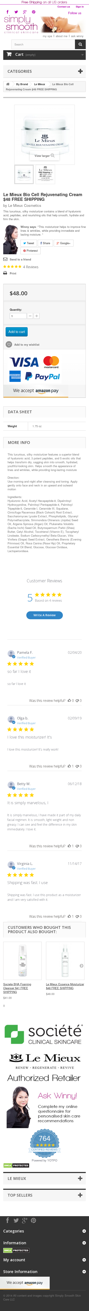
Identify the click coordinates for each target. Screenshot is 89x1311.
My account (14, 1259)
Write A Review (44, 615)
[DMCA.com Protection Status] (16, 1165)
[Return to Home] (8, 84)
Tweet (30, 243)
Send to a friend (20, 259)
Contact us (63, 6)
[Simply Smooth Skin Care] (44, 24)
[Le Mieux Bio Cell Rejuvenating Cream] (23, 174)
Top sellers (20, 1195)
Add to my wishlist (26, 344)
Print (13, 273)
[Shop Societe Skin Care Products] (44, 1034)
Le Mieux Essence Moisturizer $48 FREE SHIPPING (65, 986)
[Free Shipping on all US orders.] (44, 2)
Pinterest (32, 250)
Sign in (80, 6)
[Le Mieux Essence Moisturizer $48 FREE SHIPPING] (65, 961)
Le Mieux (39, 84)
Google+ (65, 243)
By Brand (22, 84)
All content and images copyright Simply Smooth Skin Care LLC (42, 1297)
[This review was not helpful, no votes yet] (77, 700)
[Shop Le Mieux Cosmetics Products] (44, 1067)
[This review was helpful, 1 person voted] (69, 766)
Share (46, 243)
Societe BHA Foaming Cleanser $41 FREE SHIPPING (17, 988)
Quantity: (16, 310)
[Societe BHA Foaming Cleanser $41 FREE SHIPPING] (22, 961)
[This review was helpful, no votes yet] (69, 700)
